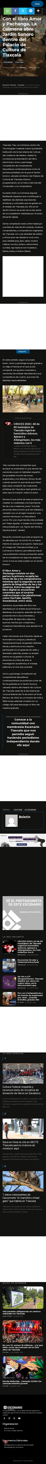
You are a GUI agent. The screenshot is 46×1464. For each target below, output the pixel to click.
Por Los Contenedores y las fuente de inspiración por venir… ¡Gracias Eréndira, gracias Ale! (30, 996)
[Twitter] (14, 1418)
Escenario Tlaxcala (9, 85)
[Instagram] (9, 1418)
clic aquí (23, 745)
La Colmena (23, 145)
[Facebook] (4, 1418)
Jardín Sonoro (30, 684)
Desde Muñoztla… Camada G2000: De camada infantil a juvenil (22, 1382)
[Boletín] (11, 821)
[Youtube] (19, 1418)
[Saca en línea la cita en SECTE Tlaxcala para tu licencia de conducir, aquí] (23, 1129)
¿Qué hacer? (7, 1316)
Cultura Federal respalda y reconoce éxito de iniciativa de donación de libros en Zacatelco (22, 1090)
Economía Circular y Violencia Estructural (28, 961)
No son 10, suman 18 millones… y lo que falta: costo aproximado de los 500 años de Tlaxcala (23, 1347)
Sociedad (8, 62)
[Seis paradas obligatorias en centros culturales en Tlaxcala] (23, 1297)
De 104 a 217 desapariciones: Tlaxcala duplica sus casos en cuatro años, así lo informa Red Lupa (30, 981)
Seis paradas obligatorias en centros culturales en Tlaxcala (22, 1312)
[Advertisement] (23, 118)
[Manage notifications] (6, 1442)
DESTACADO (22, 955)
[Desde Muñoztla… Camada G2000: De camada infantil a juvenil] (23, 1367)
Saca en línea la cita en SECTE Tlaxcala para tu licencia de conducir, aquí (20, 1145)
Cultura (19, 62)
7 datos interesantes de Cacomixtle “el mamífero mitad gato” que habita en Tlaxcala (21, 1198)
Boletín (23, 67)
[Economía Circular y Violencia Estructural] (9, 965)
